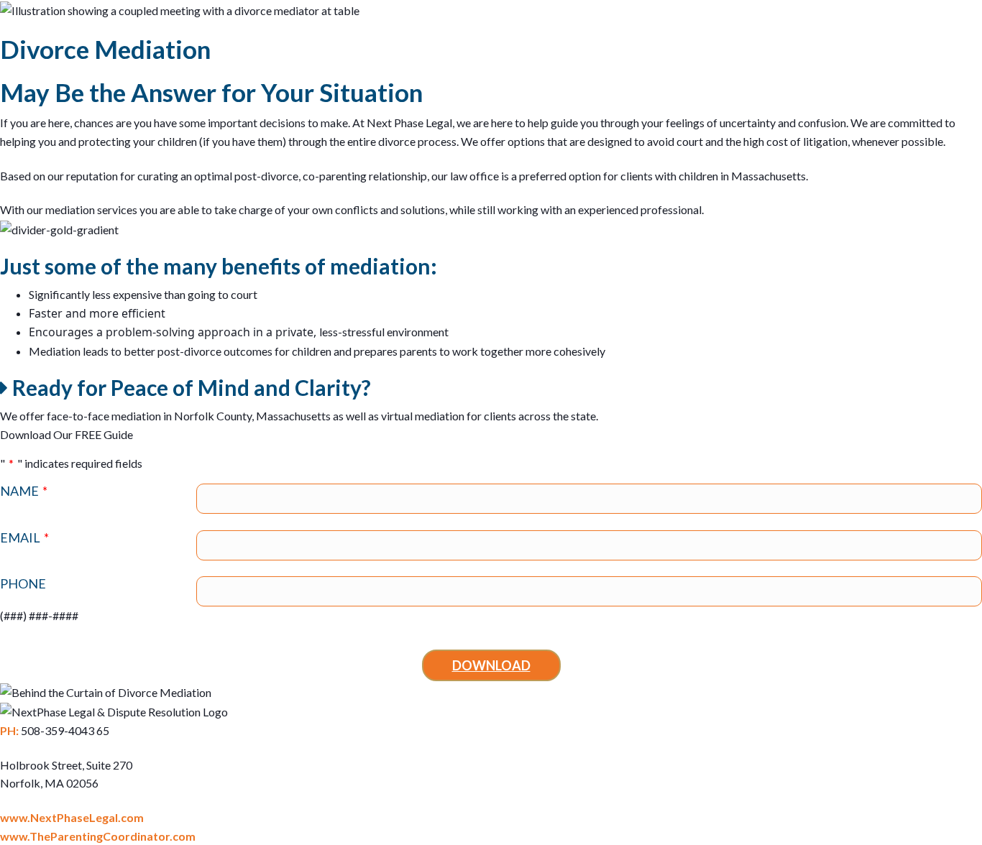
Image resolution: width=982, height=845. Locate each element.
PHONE (23, 583)
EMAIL (24, 537)
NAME (23, 491)
